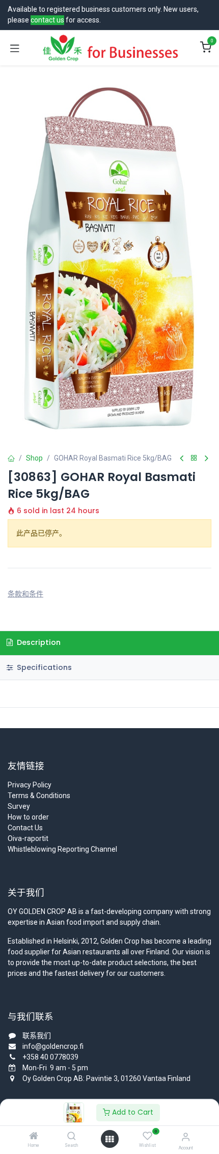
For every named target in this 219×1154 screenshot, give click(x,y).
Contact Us (25, 828)
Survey (19, 806)
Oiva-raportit (28, 838)
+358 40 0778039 (50, 1057)
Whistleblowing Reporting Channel (62, 849)
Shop (34, 458)
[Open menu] (109, 1139)
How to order (28, 817)
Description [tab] (38, 642)
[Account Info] (185, 1137)
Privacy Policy (29, 785)
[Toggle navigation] (15, 48)
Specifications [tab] (43, 667)
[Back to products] (194, 458)
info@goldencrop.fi (53, 1046)
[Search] (71, 1137)
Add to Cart (131, 1112)
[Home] (33, 1137)
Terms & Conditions (39, 795)
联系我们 (36, 1035)
